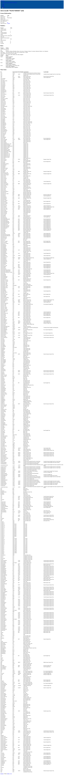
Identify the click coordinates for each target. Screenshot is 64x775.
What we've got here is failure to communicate (9, 2)
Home (3, 4)
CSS (11, 773)
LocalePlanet (2, 0)
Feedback (1, 773)
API (3, 5)
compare (8, 23)
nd (7, 22)
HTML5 (8, 773)
